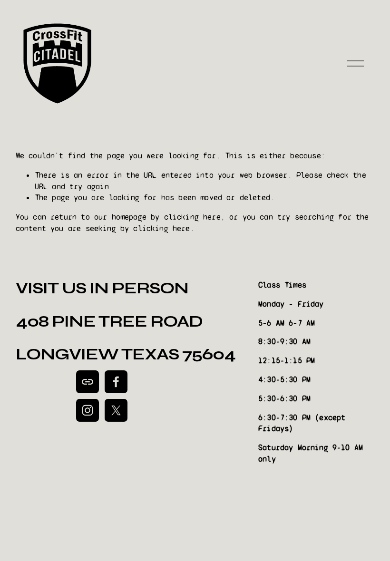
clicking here (192, 217)
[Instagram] (87, 410)
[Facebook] (116, 381)
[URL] (87, 381)
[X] (116, 410)
